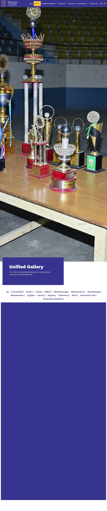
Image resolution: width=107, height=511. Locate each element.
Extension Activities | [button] (53, 299)
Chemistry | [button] (63, 295)
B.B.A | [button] (75, 295)
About (36, 3)
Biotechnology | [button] (61, 292)
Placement (72, 3)
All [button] (7, 292)
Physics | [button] (52, 295)
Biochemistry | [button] (78, 292)
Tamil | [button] (39, 292)
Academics (62, 3)
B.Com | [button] (29, 292)
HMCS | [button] (48, 292)
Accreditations (81, 3)
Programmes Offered (48, 3)
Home (31, 3)
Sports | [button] (41, 295)
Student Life (93, 3)
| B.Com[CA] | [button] (17, 292)
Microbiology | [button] (94, 292)
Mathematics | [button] (18, 295)
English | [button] (31, 295)
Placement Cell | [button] (88, 295)
